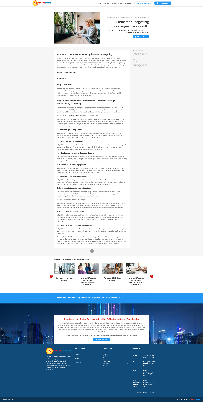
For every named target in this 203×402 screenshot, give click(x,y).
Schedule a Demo (163, 3)
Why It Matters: (136, 61)
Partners (105, 358)
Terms (145, 392)
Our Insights (106, 361)
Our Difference (107, 356)
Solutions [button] (106, 3)
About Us (105, 354)
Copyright (151, 392)
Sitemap (105, 365)
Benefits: (135, 59)
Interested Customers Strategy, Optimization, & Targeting (140, 54)
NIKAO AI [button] (114, 3)
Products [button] (121, 3)
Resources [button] (106, 363)
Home (100, 3)
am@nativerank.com (149, 382)
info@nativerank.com (149, 372)
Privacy (139, 392)
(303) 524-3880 (151, 362)
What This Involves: (137, 57)
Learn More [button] (128, 3)
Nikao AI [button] (77, 358)
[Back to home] (42, 3)
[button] (51, 276)
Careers (105, 360)
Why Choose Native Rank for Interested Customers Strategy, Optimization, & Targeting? (140, 65)
